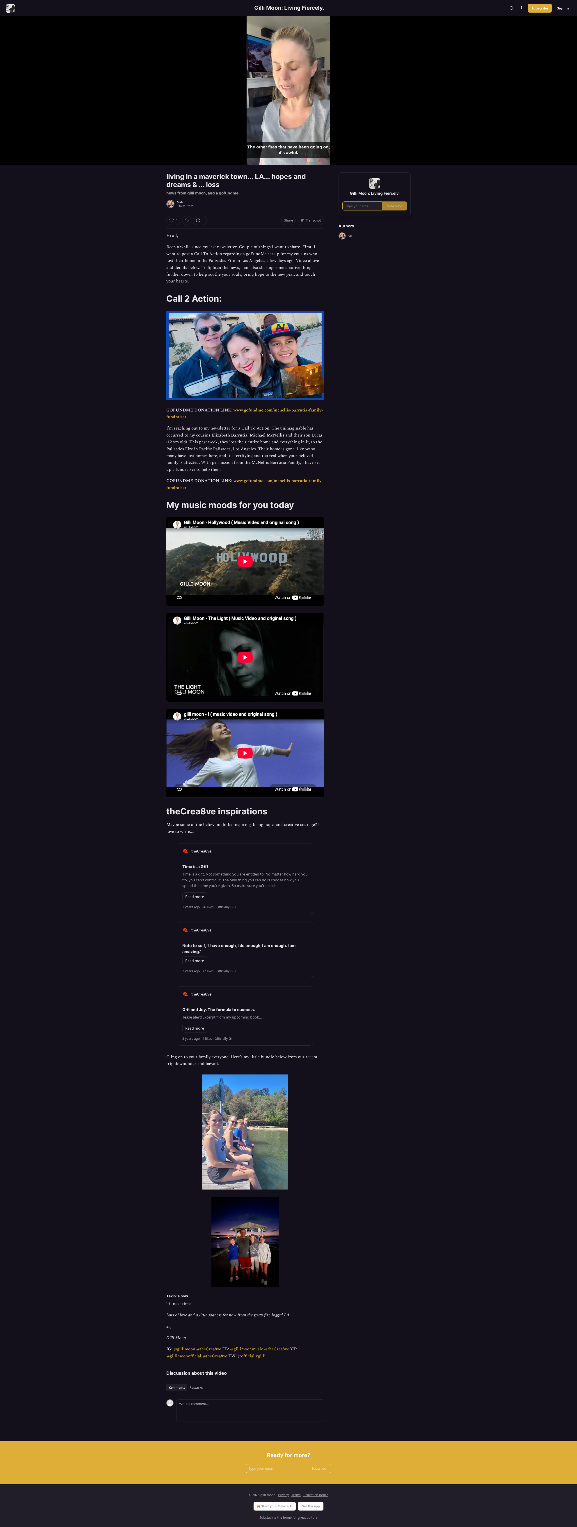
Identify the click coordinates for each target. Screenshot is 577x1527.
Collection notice (315, 1495)
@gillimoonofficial (183, 1356)
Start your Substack (276, 1506)
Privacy (283, 1495)
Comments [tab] (177, 1388)
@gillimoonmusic (246, 1349)
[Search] (511, 8)
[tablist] (185, 1387)
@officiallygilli (252, 1356)
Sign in (563, 8)
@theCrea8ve (208, 1349)
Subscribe (539, 8)
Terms (296, 1495)
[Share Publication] (521, 8)
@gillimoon (184, 1349)
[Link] (160, 298)
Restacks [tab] (196, 1388)
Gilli (180, 201)
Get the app (311, 1506)
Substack (266, 1517)
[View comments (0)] (422, 90)
